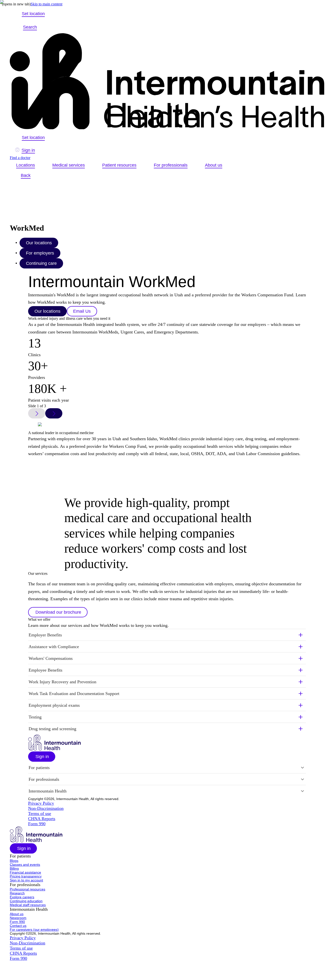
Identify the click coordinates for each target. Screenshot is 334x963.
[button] (58, 612)
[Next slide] (53, 413)
